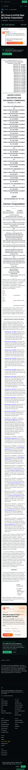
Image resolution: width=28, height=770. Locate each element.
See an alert (18, 634)
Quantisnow (13, 9)
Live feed (5, 6)
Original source (5, 660)
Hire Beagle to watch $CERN (14, 42)
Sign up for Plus (6, 53)
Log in (14, 652)
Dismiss (17, 766)
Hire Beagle (7, 634)
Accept (23, 766)
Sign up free (6, 652)
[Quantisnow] (1, 1)
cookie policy (19, 764)
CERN (8, 24)
